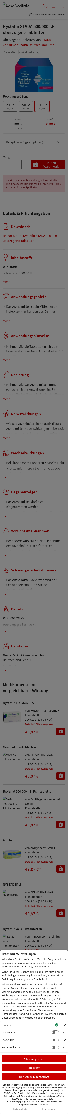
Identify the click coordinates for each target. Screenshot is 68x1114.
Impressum (48, 1109)
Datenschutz (20, 1109)
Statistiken (8, 1040)
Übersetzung (9, 1032)
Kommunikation (11, 1047)
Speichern (34, 1067)
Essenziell (7, 1025)
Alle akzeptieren (34, 1059)
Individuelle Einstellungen (34, 1076)
